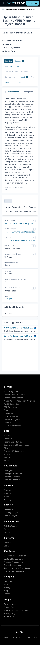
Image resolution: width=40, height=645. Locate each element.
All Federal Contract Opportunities (19, 9)
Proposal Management (13, 562)
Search (7, 457)
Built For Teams (10, 526)
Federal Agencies (11, 391)
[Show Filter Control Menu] (33, 220)
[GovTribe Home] (16, 3)
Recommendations (12, 476)
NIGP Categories (11, 416)
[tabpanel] (20, 144)
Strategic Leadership (12, 565)
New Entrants (9, 509)
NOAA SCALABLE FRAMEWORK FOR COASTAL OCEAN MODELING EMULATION (18, 328)
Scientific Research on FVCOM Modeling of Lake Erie (18, 336)
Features (7, 542)
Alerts (6, 496)
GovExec (26, 637)
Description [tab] (28, 91)
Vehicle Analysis (10, 515)
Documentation (10, 604)
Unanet (7, 532)
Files (6, 448)
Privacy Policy (9, 613)
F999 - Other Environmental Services (19, 240)
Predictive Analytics (12, 480)
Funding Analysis (11, 512)
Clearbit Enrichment (12, 425)
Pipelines (8, 490)
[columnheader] (32, 207)
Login (6, 546)
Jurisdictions (9, 413)
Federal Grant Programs (14, 398)
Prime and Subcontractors (15, 451)
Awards (7, 435)
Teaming (7, 499)
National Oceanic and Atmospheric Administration (20, 223)
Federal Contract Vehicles (14, 394)
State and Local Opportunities (16, 445)
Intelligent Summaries (13, 473)
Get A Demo (9, 581)
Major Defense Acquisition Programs (19, 401)
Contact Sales (9, 607)
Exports (7, 460)
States (6, 410)
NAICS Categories (11, 404)
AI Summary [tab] (13, 91)
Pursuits (7, 493)
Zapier (6, 529)
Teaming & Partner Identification (18, 568)
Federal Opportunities (13, 442)
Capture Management (13, 559)
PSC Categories (10, 407)
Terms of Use (9, 616)
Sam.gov (8, 298)
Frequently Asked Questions (16, 610)
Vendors (7, 422)
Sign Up (7, 584)
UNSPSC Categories (12, 419)
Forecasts (8, 439)
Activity (7, 454)
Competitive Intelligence (14, 571)
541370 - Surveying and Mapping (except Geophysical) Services (20, 232)
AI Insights (8, 470)
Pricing (7, 587)
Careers (7, 593)
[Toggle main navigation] (3, 3)
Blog (6, 590)
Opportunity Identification (15, 556)
